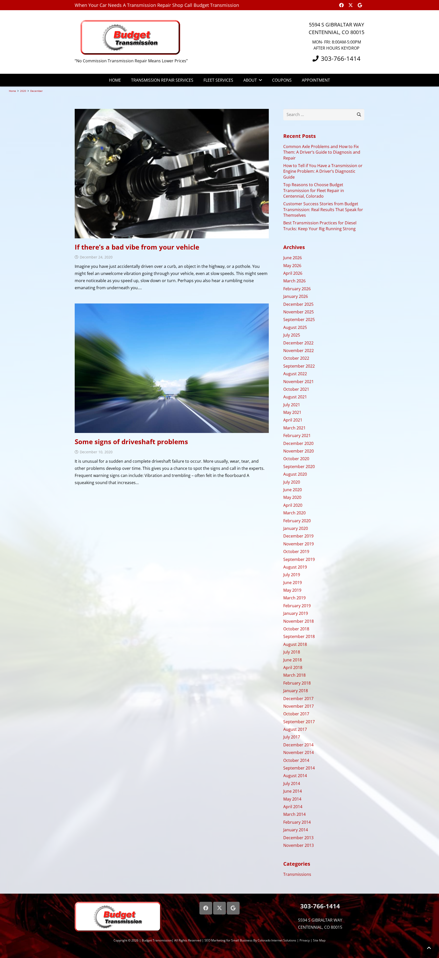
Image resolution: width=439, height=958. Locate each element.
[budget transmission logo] (131, 37)
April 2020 (292, 505)
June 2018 (292, 660)
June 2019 (292, 582)
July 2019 (291, 574)
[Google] (359, 5)
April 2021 (292, 420)
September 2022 (299, 366)
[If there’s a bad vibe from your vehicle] (172, 173)
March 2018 (294, 675)
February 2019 (297, 605)
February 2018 (297, 683)
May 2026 (292, 265)
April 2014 (292, 806)
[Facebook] (341, 5)
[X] (350, 5)
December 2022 (298, 343)
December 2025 (298, 304)
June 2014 (292, 791)
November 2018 (298, 621)
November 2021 (298, 381)
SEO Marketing (215, 940)
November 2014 (298, 752)
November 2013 (298, 845)
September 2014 (299, 768)
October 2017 (296, 714)
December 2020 (298, 443)
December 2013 (298, 837)
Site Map (319, 940)
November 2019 (298, 544)
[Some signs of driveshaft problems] (172, 368)
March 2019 (294, 598)
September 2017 (299, 721)
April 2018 (292, 667)
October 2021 (296, 389)
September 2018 (299, 636)
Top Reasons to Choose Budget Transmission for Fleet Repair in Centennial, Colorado (313, 190)
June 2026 (292, 257)
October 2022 (296, 358)
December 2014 (298, 745)
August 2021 (295, 397)
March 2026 (294, 281)
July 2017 (291, 737)
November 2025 (298, 312)
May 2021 (292, 412)
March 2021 (294, 428)
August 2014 (295, 775)
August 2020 (295, 474)
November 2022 (298, 350)
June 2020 (292, 489)
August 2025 (295, 327)
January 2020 (295, 528)
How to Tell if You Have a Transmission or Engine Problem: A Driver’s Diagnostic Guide (323, 171)
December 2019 (298, 536)
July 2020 (291, 482)
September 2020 (299, 466)
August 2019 (295, 567)
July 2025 (291, 335)
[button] (259, 80)
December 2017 (298, 698)
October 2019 (296, 551)
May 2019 (292, 590)
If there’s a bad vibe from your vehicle (137, 247)
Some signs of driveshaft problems (131, 441)
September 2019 (299, 559)
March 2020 (294, 513)
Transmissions (297, 874)
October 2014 (296, 760)
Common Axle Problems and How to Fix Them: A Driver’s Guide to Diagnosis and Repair (321, 152)
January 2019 (295, 613)
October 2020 (296, 458)
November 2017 (298, 706)
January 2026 (295, 296)
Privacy (305, 940)
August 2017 (295, 729)
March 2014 (294, 814)
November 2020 (298, 451)
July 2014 (291, 783)
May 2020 (292, 497)
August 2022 (295, 373)
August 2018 (295, 644)
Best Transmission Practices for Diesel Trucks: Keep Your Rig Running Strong (319, 225)
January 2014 (295, 830)
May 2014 (292, 799)
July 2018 (291, 652)
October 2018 (296, 629)
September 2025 (299, 319)
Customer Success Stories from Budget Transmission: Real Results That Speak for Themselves (323, 209)
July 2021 (291, 405)
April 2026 (292, 273)
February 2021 (297, 435)
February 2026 (297, 289)
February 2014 (297, 822)
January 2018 (295, 690)
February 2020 (297, 521)
